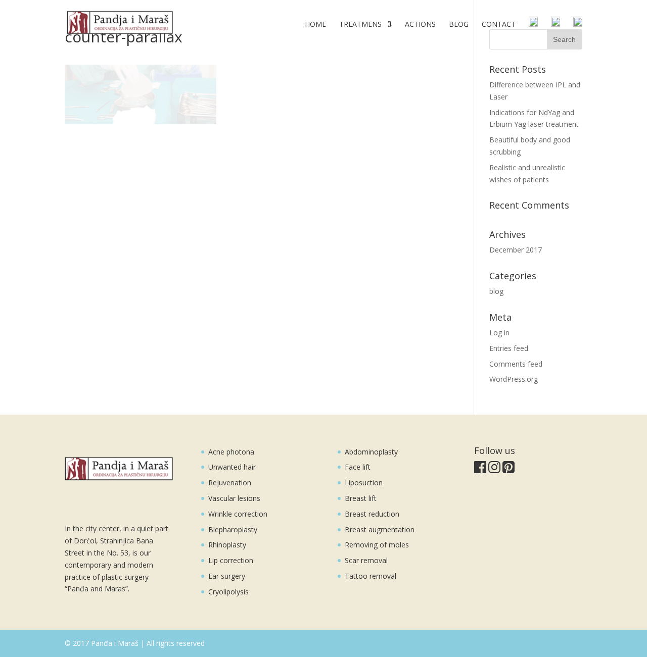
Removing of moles (377, 544)
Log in (499, 332)
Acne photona (231, 452)
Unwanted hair (232, 467)
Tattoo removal (370, 576)
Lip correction (230, 560)
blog (496, 291)
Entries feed (508, 348)
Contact (499, 25)
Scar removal (366, 560)
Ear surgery (226, 576)
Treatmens (360, 25)
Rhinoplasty (227, 544)
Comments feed (515, 364)
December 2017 (515, 250)
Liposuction (364, 482)
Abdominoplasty (371, 452)
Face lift (358, 467)
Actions (420, 25)
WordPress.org (513, 379)
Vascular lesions (234, 498)
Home (315, 25)
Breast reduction (372, 514)
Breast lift (361, 498)
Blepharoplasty (232, 529)
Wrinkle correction (237, 514)
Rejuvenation (229, 482)
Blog (459, 25)
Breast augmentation (379, 529)
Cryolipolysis (228, 591)
